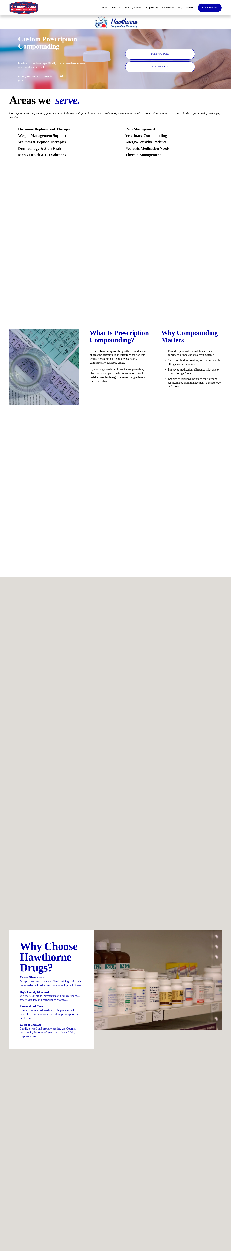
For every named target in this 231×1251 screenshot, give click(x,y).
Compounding (151, 7)
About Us (115, 7)
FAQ (180, 7)
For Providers (167, 7)
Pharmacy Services (132, 7)
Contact (189, 7)
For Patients (160, 67)
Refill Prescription (209, 7)
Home (105, 7)
